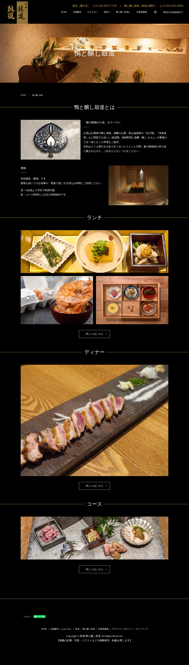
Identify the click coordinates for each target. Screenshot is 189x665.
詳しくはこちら (94, 333)
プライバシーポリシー (122, 629)
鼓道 (106, 12)
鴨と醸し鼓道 (122, 12)
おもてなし (92, 12)
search (155, 12)
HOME (64, 12)
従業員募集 (142, 12)
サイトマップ (142, 629)
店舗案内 (77, 12)
